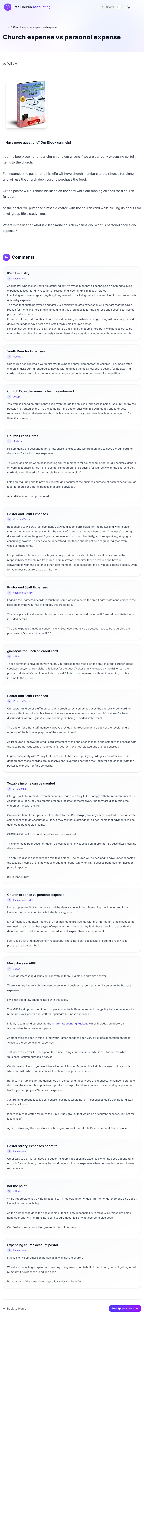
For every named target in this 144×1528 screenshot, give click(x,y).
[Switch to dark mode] (128, 7)
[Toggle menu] (136, 7)
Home (6, 27)
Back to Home (16, 1308)
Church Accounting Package (70, 1023)
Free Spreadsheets (123, 1308)
